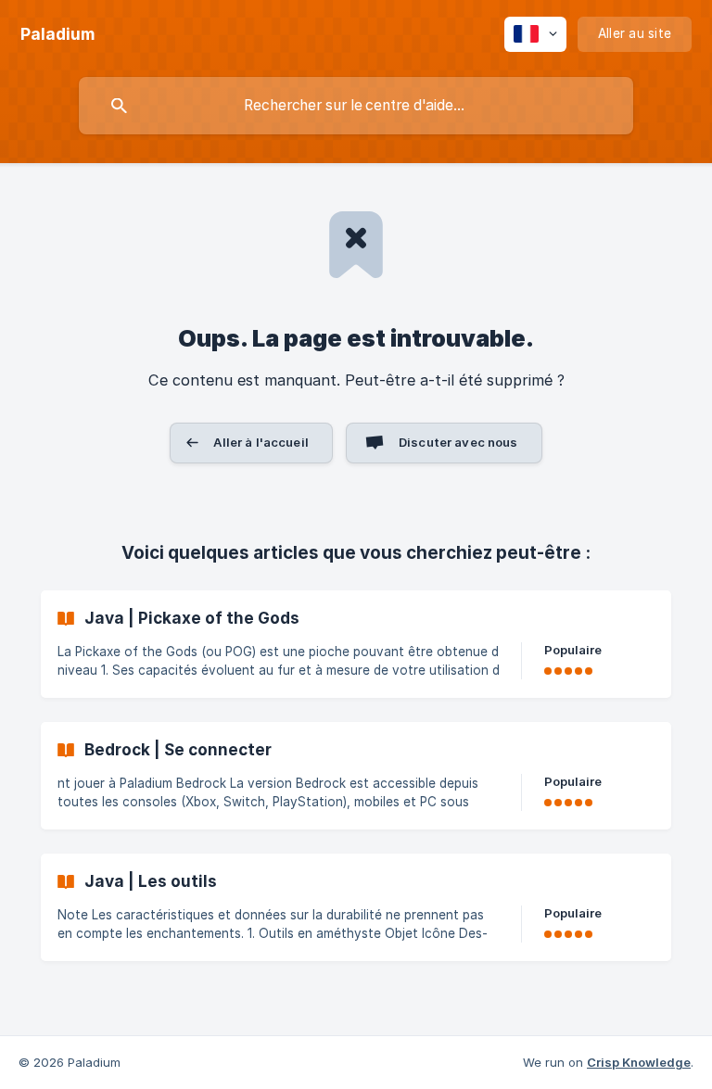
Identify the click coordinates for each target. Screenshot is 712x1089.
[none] (57, 34)
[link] (356, 644)
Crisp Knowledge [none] (639, 1062)
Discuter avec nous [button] (458, 442)
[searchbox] (356, 105)
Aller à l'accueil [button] (261, 442)
